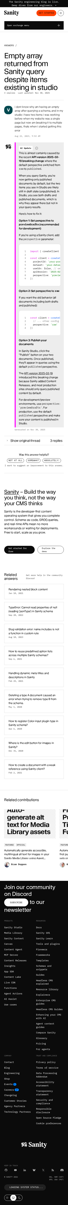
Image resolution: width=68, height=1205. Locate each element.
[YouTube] (15, 1170)
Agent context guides (45, 1025)
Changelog (10, 1095)
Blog (7, 1067)
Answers (9, 45)
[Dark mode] (19, 1198)
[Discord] (62, 1170)
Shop (7, 1078)
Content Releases (15, 960)
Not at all (15, 460)
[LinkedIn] (25, 1170)
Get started (46, 12)
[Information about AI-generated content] (36, 148)
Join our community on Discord (29, 890)
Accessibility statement (45, 1084)
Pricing (41, 1043)
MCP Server (11, 954)
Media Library (13, 932)
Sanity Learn (44, 938)
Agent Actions (13, 993)
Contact (9, 1062)
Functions (10, 987)
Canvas (8, 943)
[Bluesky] (34, 1170)
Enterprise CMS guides (46, 1002)
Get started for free (17, 550)
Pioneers (41, 949)
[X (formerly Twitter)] (43, 1170)
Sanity (11, 492)
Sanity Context (14, 938)
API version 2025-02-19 (38, 373)
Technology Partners (17, 1111)
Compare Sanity (46, 1032)
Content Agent (13, 949)
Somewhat (33, 460)
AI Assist (10, 999)
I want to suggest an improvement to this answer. (34, 465)
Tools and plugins (48, 943)
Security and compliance (44, 1101)
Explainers (43, 994)
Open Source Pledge (48, 1117)
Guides (40, 974)
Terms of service (47, 1067)
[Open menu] (61, 13)
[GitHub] (6, 1170)
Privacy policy (46, 1062)
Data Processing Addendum (46, 1075)
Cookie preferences (48, 1123)
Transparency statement (44, 1093)
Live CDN (9, 982)
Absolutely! (51, 460)
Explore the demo (48, 550)
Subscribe (16, 902)
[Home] (11, 13)
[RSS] (53, 1170)
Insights (9, 965)
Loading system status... (26, 1187)
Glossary (41, 1038)
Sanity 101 (43, 932)
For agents (43, 1049)
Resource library (47, 989)
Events (8, 1084)
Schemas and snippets (43, 967)
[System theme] (13, 1198)
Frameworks (43, 954)
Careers (9, 1089)
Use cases (10, 1004)
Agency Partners (14, 1106)
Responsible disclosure (43, 1110)
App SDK (9, 971)
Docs (39, 927)
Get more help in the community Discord (44, 576)
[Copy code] (56, 248)
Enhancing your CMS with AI (48, 1016)
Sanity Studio (13, 927)
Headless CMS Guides (49, 1009)
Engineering (12, 1073)
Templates (42, 960)
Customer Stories (15, 1100)
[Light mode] (7, 1198)
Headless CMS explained (44, 982)
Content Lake (12, 976)
